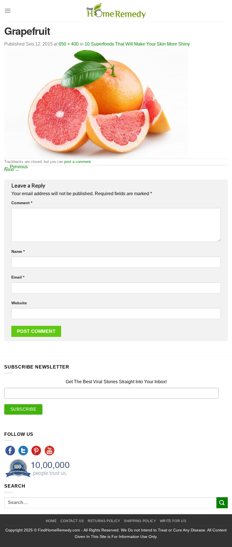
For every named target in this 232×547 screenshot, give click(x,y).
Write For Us (173, 521)
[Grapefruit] (96, 101)
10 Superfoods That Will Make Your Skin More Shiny (137, 44)
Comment (21, 203)
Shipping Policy (140, 521)
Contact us (72, 521)
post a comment (77, 162)
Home (51, 521)
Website (19, 303)
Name (18, 251)
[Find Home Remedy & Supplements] (116, 11)
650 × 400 (69, 44)
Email (17, 277)
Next (11, 169)
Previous (16, 166)
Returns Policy (104, 521)
